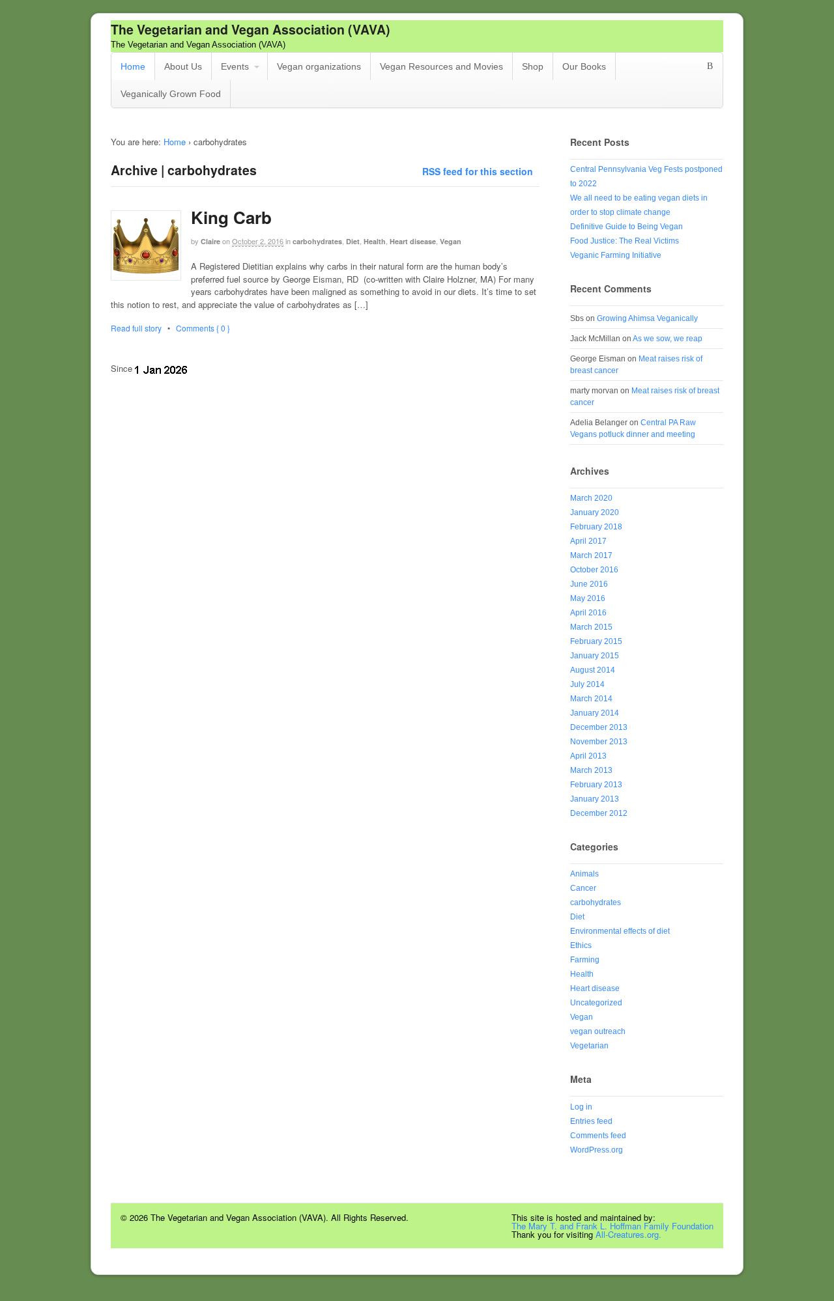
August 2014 (592, 670)
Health (375, 241)
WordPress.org (596, 1149)
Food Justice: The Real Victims (624, 240)
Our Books (584, 66)
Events (235, 66)
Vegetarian (589, 1045)
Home (133, 66)
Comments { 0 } (203, 327)
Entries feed (591, 1121)
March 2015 (591, 627)
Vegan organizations (319, 66)
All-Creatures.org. (628, 1234)
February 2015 (596, 641)
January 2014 (594, 713)
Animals (584, 873)
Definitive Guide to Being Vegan (626, 226)
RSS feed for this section (477, 171)
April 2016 (588, 612)
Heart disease (413, 241)
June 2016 (589, 584)
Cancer (583, 888)
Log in (581, 1107)
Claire (210, 241)
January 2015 (594, 655)
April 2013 (588, 756)
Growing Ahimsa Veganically (647, 318)
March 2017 (591, 555)
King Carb (231, 217)
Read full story (136, 327)
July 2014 (587, 684)
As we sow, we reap (667, 338)
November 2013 (598, 741)
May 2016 (587, 598)
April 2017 (588, 541)
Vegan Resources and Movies (441, 66)
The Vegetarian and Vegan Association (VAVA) (250, 29)
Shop (532, 66)
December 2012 (598, 813)
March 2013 (591, 770)
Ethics (581, 945)
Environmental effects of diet (620, 931)
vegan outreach (598, 1031)
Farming (584, 959)
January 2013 (594, 799)
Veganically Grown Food (171, 94)
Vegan (450, 241)
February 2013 (596, 784)
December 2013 (598, 727)
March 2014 (591, 698)
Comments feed (598, 1135)
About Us (183, 66)
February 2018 (596, 526)
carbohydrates (317, 241)
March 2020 (591, 498)
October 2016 (594, 569)
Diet (353, 241)
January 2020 (594, 512)
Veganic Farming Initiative (615, 255)
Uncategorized (596, 1002)
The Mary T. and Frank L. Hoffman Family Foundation (612, 1226)
